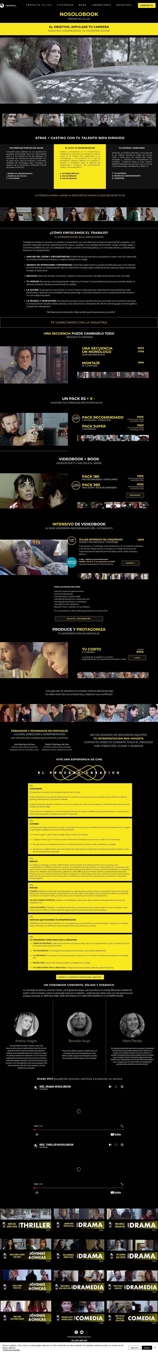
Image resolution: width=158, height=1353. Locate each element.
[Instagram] (76, 1332)
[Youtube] (81, 1332)
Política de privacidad (11, 1350)
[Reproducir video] (26, 1218)
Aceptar (147, 1347)
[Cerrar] (155, 1347)
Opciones (134, 1347)
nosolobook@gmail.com (79, 1337)
